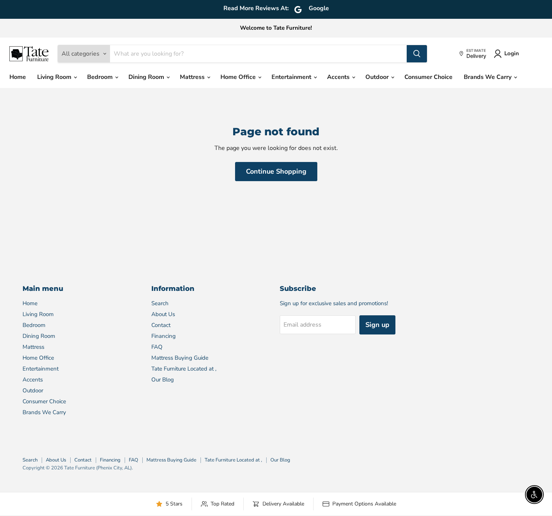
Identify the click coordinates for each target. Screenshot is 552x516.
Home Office (238, 77)
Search (160, 303)
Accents (339, 77)
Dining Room (147, 77)
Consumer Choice (428, 77)
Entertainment (292, 77)
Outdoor (377, 77)
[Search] (417, 53)
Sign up (377, 324)
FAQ (157, 347)
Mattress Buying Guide (179, 358)
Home (17, 77)
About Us (163, 314)
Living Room (55, 77)
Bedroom (100, 77)
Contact (160, 325)
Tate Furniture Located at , (183, 368)
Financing (163, 336)
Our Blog (162, 379)
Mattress (193, 77)
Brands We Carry (488, 77)
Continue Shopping (276, 171)
